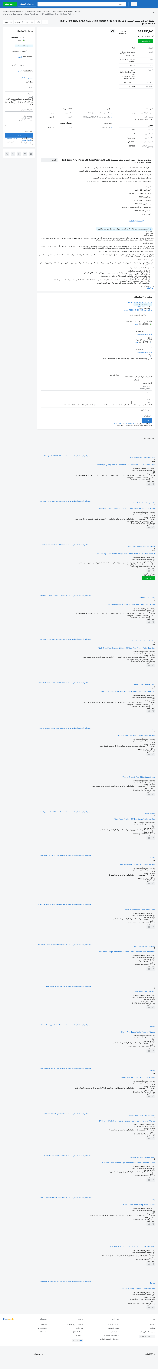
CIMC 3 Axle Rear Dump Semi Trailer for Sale (136, 735)
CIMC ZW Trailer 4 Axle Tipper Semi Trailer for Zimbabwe (132, 1246)
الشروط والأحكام (113, 1324)
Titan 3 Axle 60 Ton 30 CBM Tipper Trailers (138, 1077)
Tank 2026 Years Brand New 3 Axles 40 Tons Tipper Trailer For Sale (128, 692)
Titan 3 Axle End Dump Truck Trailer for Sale (137, 864)
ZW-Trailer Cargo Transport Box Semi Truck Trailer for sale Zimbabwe (127, 952)
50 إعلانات (140, 306)
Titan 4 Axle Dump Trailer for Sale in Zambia (137, 1288)
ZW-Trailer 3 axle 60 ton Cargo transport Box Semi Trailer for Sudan (127, 1163)
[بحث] (124, 4)
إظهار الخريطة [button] (114, 375)
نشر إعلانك (148, 578)
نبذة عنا (152, 1324)
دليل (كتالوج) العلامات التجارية (109, 1339)
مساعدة (152, 1328)
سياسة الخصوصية (129, 423)
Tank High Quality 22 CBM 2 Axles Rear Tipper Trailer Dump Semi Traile (126, 465)
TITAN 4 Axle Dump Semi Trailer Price (139, 910)
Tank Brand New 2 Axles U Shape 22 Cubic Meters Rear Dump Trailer (127, 508)
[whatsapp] (150, 327)
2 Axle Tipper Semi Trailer (144, 992)
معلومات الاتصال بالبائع (147, 1332)
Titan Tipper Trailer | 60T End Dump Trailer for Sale (134, 819)
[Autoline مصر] (147, 4)
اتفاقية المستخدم (117, 423)
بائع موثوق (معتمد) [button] (142, 304)
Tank (133, 48)
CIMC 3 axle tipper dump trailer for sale (139, 1205)
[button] (45, 22)
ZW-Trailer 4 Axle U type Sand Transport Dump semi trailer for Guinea (127, 1121)
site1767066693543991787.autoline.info (138, 310)
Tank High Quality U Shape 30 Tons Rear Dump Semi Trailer (131, 604)
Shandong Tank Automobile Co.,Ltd (140, 302)
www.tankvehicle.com (144, 334)
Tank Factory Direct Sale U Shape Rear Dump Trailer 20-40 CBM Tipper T (125, 554)
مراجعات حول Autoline (111, 1335)
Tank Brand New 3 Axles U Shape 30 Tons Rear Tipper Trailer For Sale (126, 648)
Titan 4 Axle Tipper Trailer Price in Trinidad (138, 1032)
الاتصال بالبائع (146, 41)
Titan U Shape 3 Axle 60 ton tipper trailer (139, 777)
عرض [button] (136, 324)
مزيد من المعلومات (27, 78)
